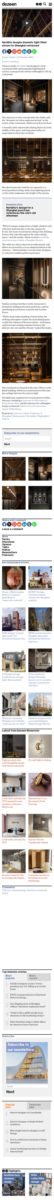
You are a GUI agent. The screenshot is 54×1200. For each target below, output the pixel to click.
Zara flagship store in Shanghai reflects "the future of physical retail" (28, 1004)
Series (6, 539)
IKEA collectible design (37, 1178)
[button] (45, 4)
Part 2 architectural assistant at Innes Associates (28, 1140)
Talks (5, 547)
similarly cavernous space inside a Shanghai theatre (25, 238)
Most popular (10, 977)
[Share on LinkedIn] (24, 51)
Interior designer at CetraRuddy (25, 1112)
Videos (5, 419)
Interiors (35, 413)
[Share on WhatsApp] (34, 51)
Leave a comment (10, 61)
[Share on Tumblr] (29, 51)
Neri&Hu (21, 65)
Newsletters (9, 552)
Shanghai (6, 416)
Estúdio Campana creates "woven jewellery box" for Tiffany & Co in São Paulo (28, 984)
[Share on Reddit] (19, 51)
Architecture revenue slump (12, 1178)
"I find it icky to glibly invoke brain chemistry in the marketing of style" (27, 1013)
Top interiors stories (14, 972)
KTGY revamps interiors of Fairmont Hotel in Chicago (28, 995)
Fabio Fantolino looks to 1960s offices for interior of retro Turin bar (28, 1022)
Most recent (33, 977)
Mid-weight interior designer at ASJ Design (27, 1131)
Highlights (43, 416)
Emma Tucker (9, 57)
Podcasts (8, 555)
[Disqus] (27, 930)
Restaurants (19, 416)
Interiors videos (21, 413)
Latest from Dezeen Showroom (20, 730)
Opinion (6, 544)
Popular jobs (10, 1105)
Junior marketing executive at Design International (28, 1149)
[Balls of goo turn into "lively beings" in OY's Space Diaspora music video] (37, 4)
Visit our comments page (14, 890)
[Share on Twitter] (9, 51)
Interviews (8, 542)
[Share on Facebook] (4, 51)
